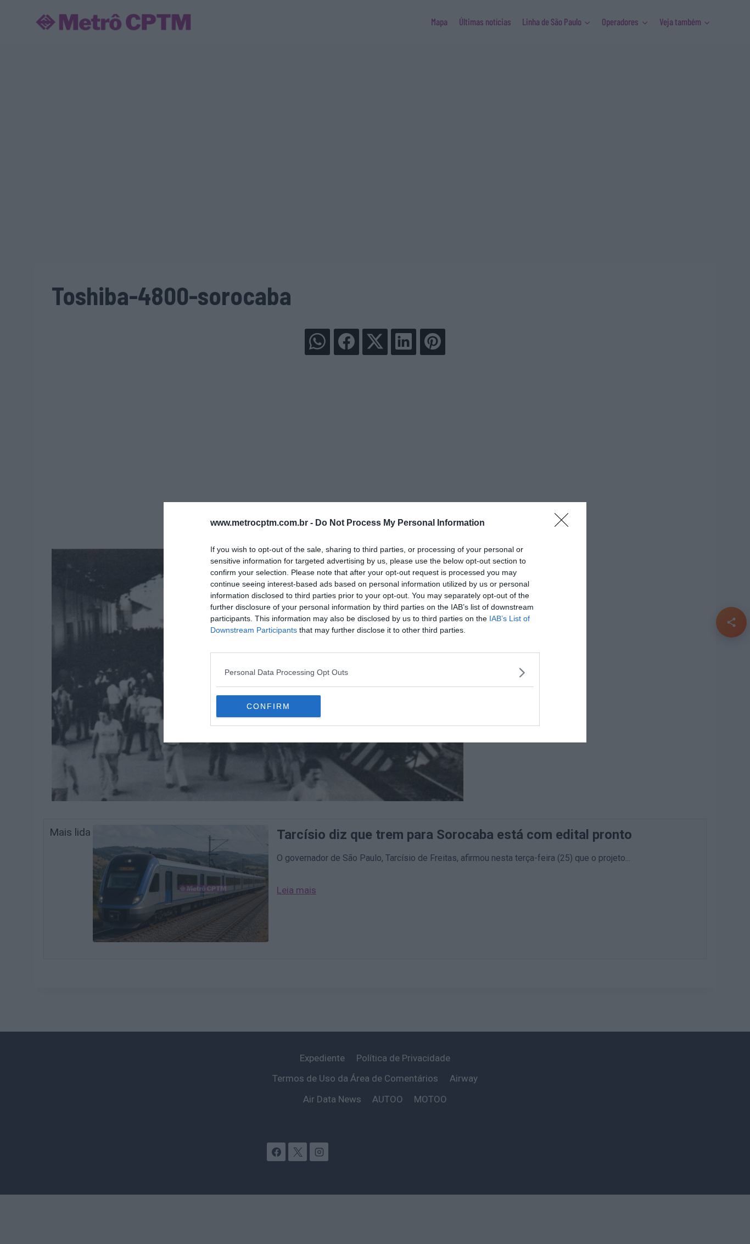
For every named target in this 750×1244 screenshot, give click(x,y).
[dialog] (375, 622)
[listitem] (375, 672)
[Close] (565, 523)
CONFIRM (268, 706)
